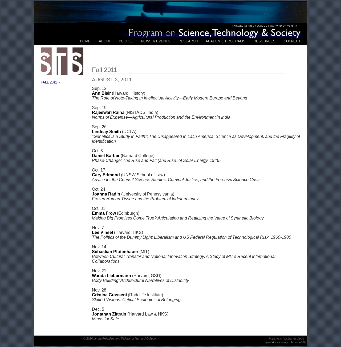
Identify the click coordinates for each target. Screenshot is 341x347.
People (126, 41)
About (105, 41)
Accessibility (298, 342)
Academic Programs (225, 41)
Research (188, 41)
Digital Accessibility (276, 342)
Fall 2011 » (50, 82)
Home (85, 41)
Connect (292, 41)
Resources (264, 41)
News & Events (155, 41)
